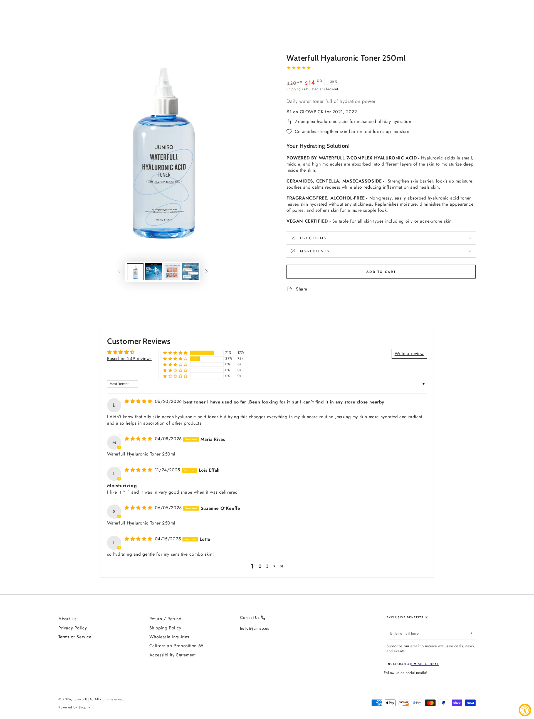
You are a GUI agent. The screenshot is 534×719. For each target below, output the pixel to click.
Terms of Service (75, 637)
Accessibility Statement (172, 655)
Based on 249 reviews (129, 358)
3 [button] (267, 566)
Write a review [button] (409, 353)
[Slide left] (119, 272)
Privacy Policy (72, 628)
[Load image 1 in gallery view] (135, 271)
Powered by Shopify (74, 707)
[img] (139, 401)
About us (67, 618)
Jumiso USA (83, 699)
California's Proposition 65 (176, 645)
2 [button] (260, 566)
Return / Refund (165, 618)
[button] (175, 352)
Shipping (293, 89)
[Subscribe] (472, 633)
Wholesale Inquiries (169, 637)
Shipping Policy (165, 628)
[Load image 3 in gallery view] (172, 271)
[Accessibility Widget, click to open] (525, 710)
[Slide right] (206, 272)
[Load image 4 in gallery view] (190, 271)
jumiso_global (424, 664)
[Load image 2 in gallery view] (153, 271)
